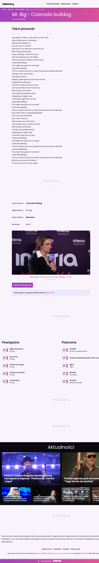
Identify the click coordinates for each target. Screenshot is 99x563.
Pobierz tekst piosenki (22, 285)
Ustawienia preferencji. (66, 553)
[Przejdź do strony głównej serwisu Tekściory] (8, 3)
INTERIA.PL (85, 553)
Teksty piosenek (19, 9)
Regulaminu (38, 553)
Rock (27, 9)
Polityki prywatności (52, 553)
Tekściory (10, 9)
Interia (4, 9)
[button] (52, 4)
